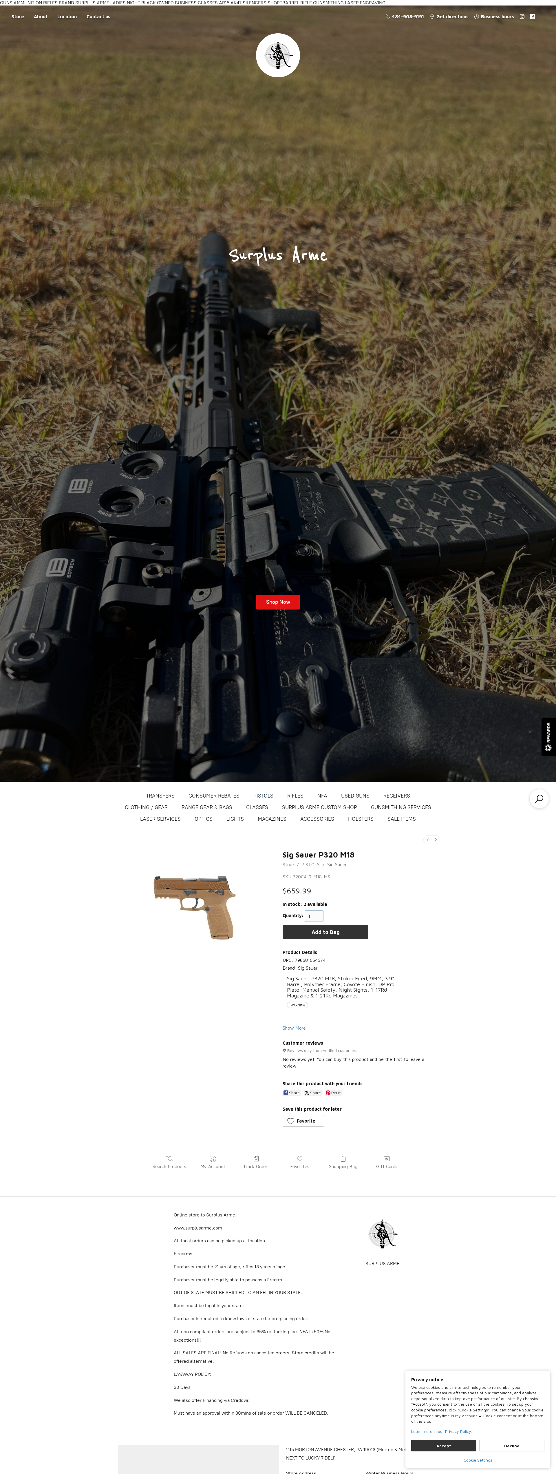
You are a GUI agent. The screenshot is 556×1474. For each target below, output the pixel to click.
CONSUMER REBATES (214, 796)
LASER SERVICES (160, 819)
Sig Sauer (337, 864)
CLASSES (257, 807)
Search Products (169, 1166)
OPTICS (204, 819)
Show (549, 737)
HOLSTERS (361, 819)
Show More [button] (294, 1027)
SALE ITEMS (401, 819)
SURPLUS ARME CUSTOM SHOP (319, 807)
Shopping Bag (343, 1166)
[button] (303, 1121)
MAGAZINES (272, 819)
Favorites (299, 1166)
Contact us (98, 16)
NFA (322, 796)
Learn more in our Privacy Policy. (441, 1431)
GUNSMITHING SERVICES (401, 807)
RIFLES (295, 796)
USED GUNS (355, 796)
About (40, 16)
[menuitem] (428, 839)
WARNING (298, 1005)
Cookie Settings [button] (478, 1459)
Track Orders (256, 1166)
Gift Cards (386, 1166)
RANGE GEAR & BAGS (207, 807)
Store (18, 16)
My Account (212, 1166)
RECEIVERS (396, 796)
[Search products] (539, 798)
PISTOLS (263, 796)
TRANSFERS (160, 796)
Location (67, 16)
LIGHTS (235, 819)
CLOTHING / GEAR (146, 807)
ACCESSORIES (317, 819)
